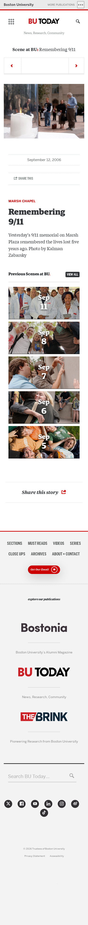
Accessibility (57, 856)
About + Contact (66, 554)
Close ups (16, 554)
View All (72, 274)
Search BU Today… (29, 776)
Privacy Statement (34, 856)
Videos (58, 543)
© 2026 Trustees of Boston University (44, 848)
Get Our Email (40, 569)
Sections (14, 543)
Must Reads (37, 543)
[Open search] (76, 22)
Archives (38, 554)
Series (75, 543)
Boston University (19, 5)
